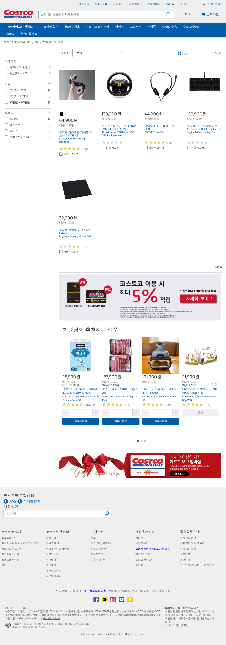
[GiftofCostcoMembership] (140, 476)
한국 (217, 3)
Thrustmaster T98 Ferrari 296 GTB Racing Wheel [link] (118, 134)
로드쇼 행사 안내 (144, 559)
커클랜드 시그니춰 (11, 548)
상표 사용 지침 (161, 590)
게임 (36, 42)
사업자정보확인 (51, 618)
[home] (19, 13)
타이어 (119, 26)
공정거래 (185, 554)
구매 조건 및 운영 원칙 (192, 543)
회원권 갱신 (52, 543)
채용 (3, 565)
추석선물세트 (28, 33)
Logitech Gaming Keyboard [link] (202, 132)
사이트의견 (97, 554)
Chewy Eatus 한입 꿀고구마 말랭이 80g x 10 (199, 391)
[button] (170, 14)
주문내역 (51, 565)
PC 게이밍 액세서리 (53, 42)
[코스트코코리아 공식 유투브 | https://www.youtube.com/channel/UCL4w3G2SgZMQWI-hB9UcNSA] (122, 600)
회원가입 (51, 537)
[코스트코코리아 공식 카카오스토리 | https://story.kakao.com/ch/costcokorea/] (130, 600)
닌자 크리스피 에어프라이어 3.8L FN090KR (160, 391)
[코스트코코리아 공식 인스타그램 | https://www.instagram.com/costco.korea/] (113, 600)
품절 (201, 413)
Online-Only (169, 26)
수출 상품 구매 (99, 559)
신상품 (151, 26)
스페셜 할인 (50, 26)
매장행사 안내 (143, 554)
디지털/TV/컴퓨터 (21, 42)
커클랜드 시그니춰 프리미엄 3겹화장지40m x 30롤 (80, 391)
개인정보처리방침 (95, 590)
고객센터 (97, 532)
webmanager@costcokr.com (140, 614)
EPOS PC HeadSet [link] (154, 132)
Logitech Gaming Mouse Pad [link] (75, 236)
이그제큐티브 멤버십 (57, 548)
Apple (10, 33)
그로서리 (135, 26)
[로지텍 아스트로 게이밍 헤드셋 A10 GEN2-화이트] (67, 114)
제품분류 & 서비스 (11, 554)
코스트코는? (8, 537)
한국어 (185, 3)
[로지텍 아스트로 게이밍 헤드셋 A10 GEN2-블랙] (61, 114)
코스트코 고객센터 (19, 495)
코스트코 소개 (11, 532)
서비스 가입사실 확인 (176, 625)
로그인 (189, 14)
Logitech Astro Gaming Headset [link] (72, 140)
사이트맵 (61, 590)
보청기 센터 (141, 543)
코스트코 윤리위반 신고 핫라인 (197, 565)
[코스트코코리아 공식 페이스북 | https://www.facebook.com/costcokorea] (96, 600)
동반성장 (185, 559)
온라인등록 (52, 554)
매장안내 (140, 537)
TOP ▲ (217, 267)
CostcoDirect (191, 26)
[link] (77, 100)
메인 (6, 42)
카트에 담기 (81, 421)
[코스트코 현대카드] (140, 318)
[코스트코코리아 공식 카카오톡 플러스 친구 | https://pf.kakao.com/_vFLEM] (105, 600)
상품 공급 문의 (188, 537)
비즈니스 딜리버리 (97, 26)
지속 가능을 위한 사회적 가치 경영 (20, 543)
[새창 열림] (8, 626)
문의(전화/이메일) (101, 543)
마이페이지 (52, 559)
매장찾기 (11, 506)
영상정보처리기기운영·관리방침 (129, 590)
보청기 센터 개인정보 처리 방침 (152, 548)
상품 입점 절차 (188, 548)
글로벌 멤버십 (53, 576)
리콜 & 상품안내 (99, 548)
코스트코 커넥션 (10, 559)
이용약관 (75, 590)
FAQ (93, 537)
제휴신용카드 (53, 570)
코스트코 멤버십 (57, 532)
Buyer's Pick (72, 26)
